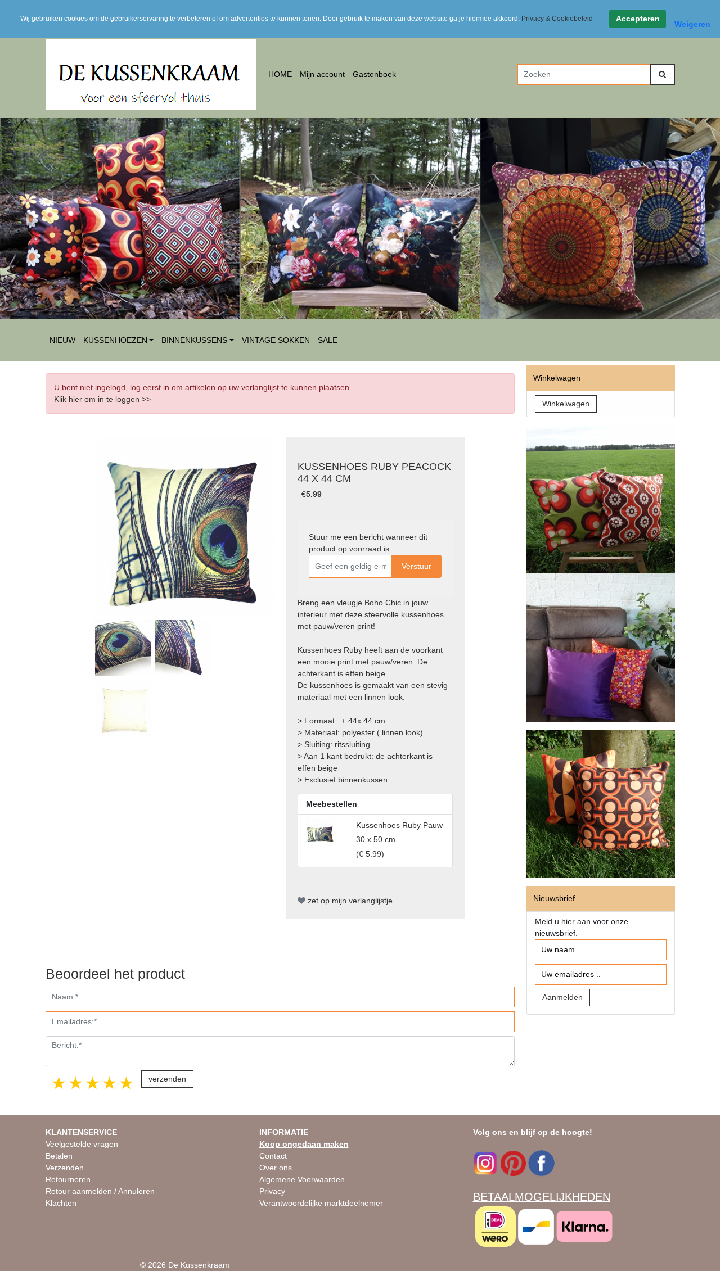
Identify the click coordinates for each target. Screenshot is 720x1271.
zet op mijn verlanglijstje (349, 900)
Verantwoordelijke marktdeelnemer (321, 1202)
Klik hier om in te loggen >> (102, 399)
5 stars (127, 1083)
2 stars (76, 1083)
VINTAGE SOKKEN (276, 340)
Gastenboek (374, 74)
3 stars (93, 1083)
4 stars (110, 1083)
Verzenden (65, 1167)
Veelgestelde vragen (82, 1143)
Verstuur (416, 566)
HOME (280, 74)
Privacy (272, 1191)
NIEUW (62, 340)
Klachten (61, 1202)
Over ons (275, 1167)
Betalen (59, 1155)
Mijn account (322, 74)
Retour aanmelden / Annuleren (100, 1191)
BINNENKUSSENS (194, 340)
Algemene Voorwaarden (302, 1179)
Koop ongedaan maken (304, 1143)
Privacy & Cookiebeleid (557, 18)
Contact (273, 1155)
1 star (59, 1083)
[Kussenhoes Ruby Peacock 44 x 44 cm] (184, 526)
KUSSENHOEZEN (115, 340)
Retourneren (68, 1179)
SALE (328, 340)
